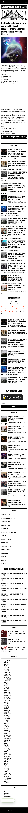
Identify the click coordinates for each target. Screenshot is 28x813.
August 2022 (7, 740)
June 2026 (6, 664)
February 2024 (7, 710)
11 (5, 308)
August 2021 (7, 760)
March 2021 (6, 768)
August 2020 (7, 780)
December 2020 (7, 773)
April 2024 (6, 707)
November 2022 (7, 735)
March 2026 (6, 669)
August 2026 (7, 661)
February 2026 (7, 671)
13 (12, 308)
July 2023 (6, 722)
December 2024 (7, 694)
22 (20, 310)
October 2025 (7, 677)
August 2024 (7, 700)
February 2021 (7, 770)
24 (1, 312)
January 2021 (7, 771)
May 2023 (6, 725)
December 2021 (7, 753)
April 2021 (6, 766)
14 (16, 308)
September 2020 (7, 778)
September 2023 (7, 718)
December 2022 (7, 733)
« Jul (2, 317)
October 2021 (7, 756)
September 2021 (7, 758)
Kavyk (23, 65)
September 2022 (7, 738)
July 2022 (6, 742)
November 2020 (7, 775)
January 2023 (7, 732)
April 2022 (6, 747)
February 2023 (7, 730)
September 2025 (7, 679)
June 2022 (6, 743)
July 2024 (6, 702)
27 (12, 312)
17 (1, 310)
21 (16, 310)
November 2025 (7, 676)
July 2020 (6, 781)
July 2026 (6, 662)
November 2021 (7, 755)
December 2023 (7, 714)
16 (23, 308)
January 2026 (7, 672)
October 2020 (7, 776)
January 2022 (7, 751)
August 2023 (7, 720)
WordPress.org (7, 796)
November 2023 (7, 715)
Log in (5, 791)
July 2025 (6, 682)
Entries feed (6, 793)
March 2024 (6, 709)
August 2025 (7, 681)
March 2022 (6, 748)
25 (5, 312)
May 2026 (6, 666)
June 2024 (6, 704)
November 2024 (7, 695)
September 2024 (7, 699)
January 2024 (7, 712)
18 (5, 310)
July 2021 (6, 761)
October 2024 (7, 697)
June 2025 (6, 684)
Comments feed (7, 795)
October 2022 (7, 737)
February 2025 (7, 690)
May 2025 (6, 685)
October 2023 (7, 717)
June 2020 (6, 783)
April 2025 (6, 687)
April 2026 (6, 667)
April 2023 (6, 727)
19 (8, 310)
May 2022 (6, 745)
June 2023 (6, 723)
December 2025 (7, 674)
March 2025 (6, 689)
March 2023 (6, 728)
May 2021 (6, 765)
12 (8, 308)
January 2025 (7, 692)
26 (9, 312)
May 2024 (6, 705)
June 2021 (6, 763)
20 (12, 310)
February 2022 (7, 750)
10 (1, 308)
